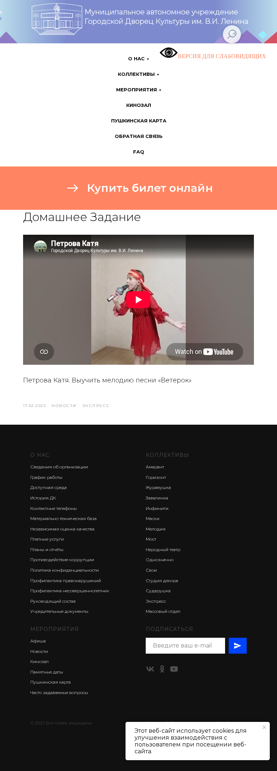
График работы (46, 477)
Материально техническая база (63, 518)
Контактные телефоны (53, 508)
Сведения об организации (59, 466)
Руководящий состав (53, 601)
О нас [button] (136, 58)
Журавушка (158, 487)
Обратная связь (139, 136)
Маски (152, 518)
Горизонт (156, 477)
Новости (39, 651)
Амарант (155, 466)
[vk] (150, 668)
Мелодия (156, 529)
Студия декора (162, 580)
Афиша (38, 641)
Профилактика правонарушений (65, 580)
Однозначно (159, 559)
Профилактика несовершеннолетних (69, 590)
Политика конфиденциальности (64, 570)
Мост (151, 539)
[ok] (162, 668)
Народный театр (163, 549)
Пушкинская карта (138, 121)
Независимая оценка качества (62, 529)
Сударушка (158, 590)
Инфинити (157, 508)
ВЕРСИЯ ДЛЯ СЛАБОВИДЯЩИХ (222, 56)
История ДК (43, 498)
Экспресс (156, 601)
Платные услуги (47, 539)
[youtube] (174, 668)
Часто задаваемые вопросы (59, 692)
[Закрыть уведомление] (264, 727)
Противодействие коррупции (62, 559)
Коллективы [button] (136, 74)
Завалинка (157, 498)
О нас (39, 455)
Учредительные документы (59, 611)
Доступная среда (48, 487)
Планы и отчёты (46, 549)
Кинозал (138, 105)
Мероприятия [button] (136, 89)
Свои (151, 570)
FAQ (138, 152)
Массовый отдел (163, 611)
